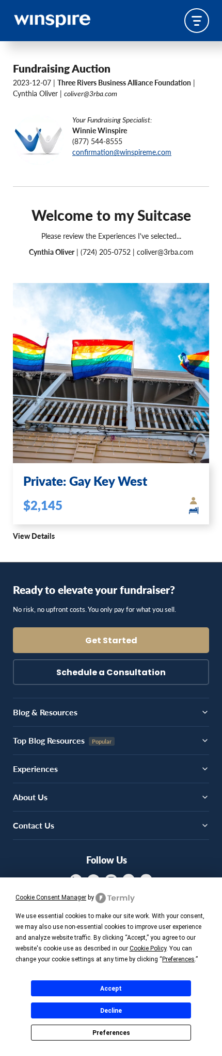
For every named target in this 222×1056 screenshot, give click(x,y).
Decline (111, 1010)
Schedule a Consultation (111, 673)
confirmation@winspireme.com (121, 152)
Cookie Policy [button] (148, 948)
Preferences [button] (178, 959)
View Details (34, 536)
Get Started (111, 641)
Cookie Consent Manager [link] (50, 897)
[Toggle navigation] (196, 20)
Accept (111, 988)
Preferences (111, 1032)
